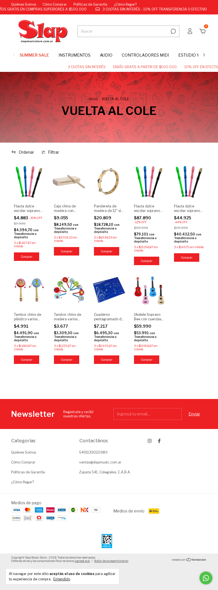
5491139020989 (93, 452)
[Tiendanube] (189, 559)
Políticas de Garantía (90, 4)
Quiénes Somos (23, 4)
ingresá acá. (82, 561)
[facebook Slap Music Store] (159, 441)
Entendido (61, 579)
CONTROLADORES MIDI (145, 55)
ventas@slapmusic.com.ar (100, 462)
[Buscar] (172, 31)
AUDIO (106, 55)
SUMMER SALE (34, 55)
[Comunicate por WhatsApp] (206, 578)
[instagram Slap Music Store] (149, 441)
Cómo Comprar (55, 4)
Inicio (93, 99)
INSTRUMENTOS (74, 55)
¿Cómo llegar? (125, 4)
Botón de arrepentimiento (111, 561)
